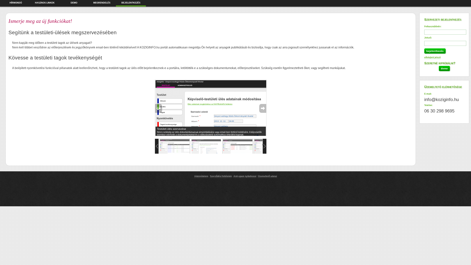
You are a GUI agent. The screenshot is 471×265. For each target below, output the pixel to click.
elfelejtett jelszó (432, 57)
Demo (74, 2)
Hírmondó (16, 2)
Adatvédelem (201, 176)
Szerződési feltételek (221, 176)
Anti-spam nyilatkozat (244, 176)
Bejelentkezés (130, 2)
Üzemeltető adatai (267, 176)
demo (444, 68)
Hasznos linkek (45, 2)
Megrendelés (101, 2)
